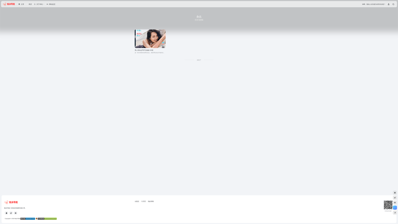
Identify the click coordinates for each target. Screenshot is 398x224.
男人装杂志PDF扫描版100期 (144, 50)
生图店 (137, 201)
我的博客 (151, 201)
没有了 (199, 60)
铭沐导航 (17, 218)
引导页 (143, 201)
